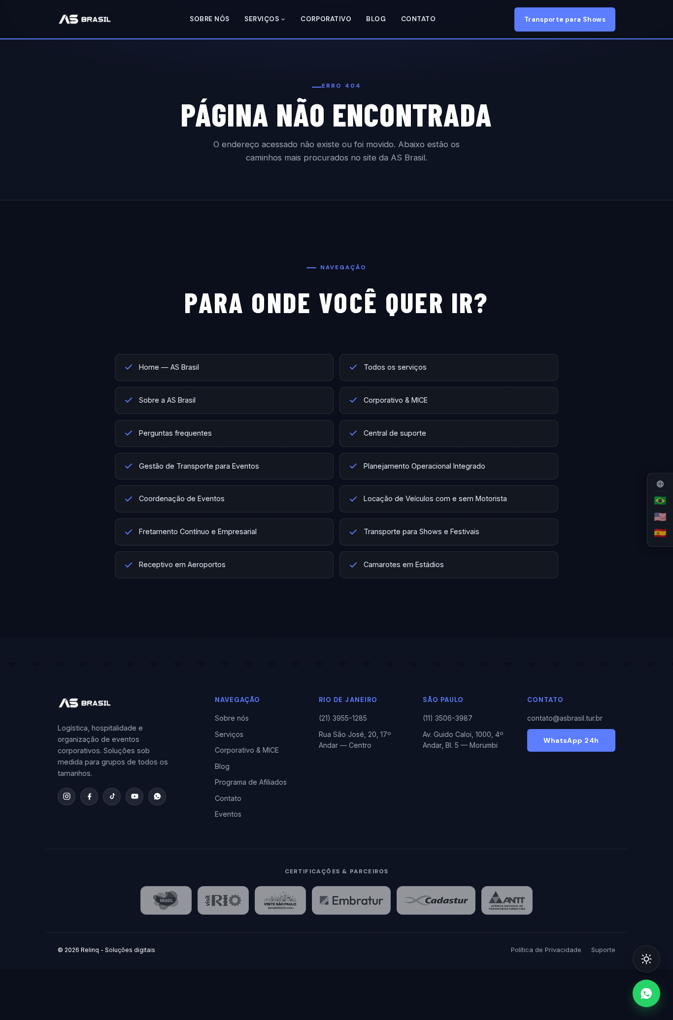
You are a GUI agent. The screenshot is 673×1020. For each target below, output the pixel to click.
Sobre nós (210, 19)
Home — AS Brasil (169, 367)
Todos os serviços (395, 367)
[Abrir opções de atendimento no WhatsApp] (646, 993)
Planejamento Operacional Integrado (424, 466)
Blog (376, 19)
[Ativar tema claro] (646, 959)
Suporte (603, 950)
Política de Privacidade (546, 950)
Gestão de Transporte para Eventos (199, 466)
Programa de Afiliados (251, 782)
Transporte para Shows (565, 19)
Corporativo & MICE (396, 400)
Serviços (261, 19)
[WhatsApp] (157, 796)
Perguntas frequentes (175, 433)
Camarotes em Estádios (404, 564)
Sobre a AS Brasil (167, 400)
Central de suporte (395, 433)
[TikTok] (112, 796)
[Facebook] (89, 796)
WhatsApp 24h (571, 740)
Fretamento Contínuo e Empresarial (198, 531)
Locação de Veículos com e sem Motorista (435, 498)
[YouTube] (134, 796)
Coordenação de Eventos (182, 498)
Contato (418, 19)
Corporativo (326, 19)
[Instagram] (66, 796)
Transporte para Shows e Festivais (421, 531)
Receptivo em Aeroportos (182, 564)
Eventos (228, 814)
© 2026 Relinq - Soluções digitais (106, 950)
